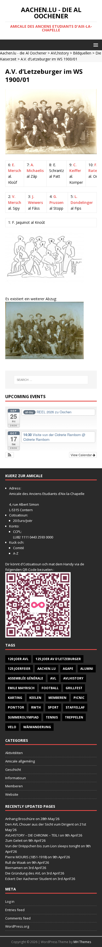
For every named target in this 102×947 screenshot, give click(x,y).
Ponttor (16, 707)
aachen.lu (46, 668)
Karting (15, 697)
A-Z (15, 553)
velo (12, 727)
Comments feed (18, 918)
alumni (86, 668)
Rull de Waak (15, 862)
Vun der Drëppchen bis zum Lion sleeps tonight (42, 846)
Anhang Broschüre (20, 818)
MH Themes (82, 942)
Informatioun (15, 778)
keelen (35, 697)
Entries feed (15, 909)
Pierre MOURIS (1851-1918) (26, 857)
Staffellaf (75, 707)
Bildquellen (82, 53)
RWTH (36, 707)
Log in (9, 901)
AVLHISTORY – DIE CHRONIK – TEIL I (32, 835)
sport (53, 707)
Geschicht (13, 769)
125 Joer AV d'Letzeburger (58, 659)
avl (53, 678)
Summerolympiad (23, 717)
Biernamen (14, 867)
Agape (68, 668)
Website (11, 794)
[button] (95, 44)
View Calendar (82, 455)
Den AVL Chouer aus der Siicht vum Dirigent (39, 824)
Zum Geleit (13, 840)
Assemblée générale (25, 678)
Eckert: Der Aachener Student (28, 878)
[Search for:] (51, 379)
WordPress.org (17, 926)
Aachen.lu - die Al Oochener (23, 53)
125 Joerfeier (19, 668)
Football (50, 688)
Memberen (57, 697)
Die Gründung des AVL (23, 873)
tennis (52, 717)
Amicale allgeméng (20, 761)
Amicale (15, 493)
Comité (18, 547)
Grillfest (74, 688)
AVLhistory (60, 53)
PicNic (78, 697)
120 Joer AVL (18, 659)
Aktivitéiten (14, 752)
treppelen (74, 717)
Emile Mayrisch (21, 688)
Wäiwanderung (37, 727)
